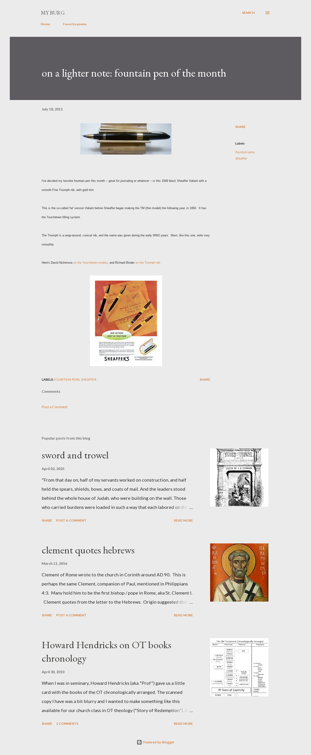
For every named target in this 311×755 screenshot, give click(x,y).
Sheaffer (241, 158)
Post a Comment (55, 407)
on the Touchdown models (90, 262)
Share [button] (240, 127)
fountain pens (245, 152)
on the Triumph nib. (148, 262)
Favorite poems (75, 24)
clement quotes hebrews (88, 549)
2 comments (67, 723)
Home (45, 24)
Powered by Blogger (158, 742)
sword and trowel (75, 454)
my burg (53, 12)
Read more (183, 520)
